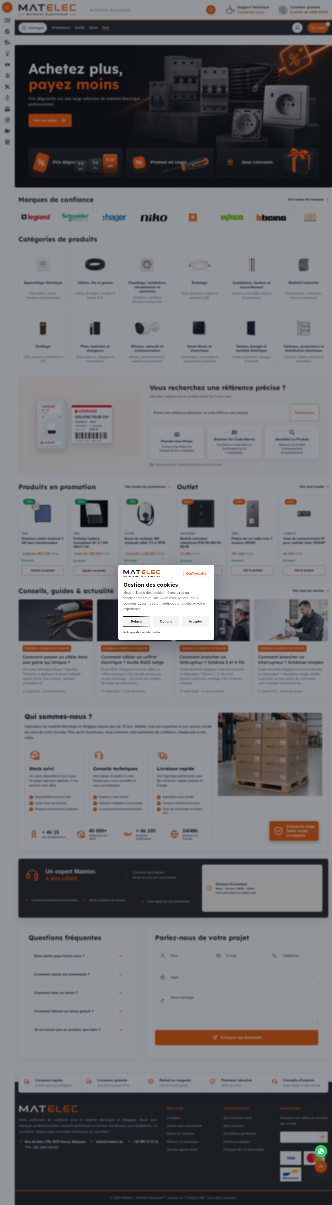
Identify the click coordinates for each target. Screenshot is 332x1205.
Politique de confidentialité (141, 632)
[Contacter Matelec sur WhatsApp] (321, 1151)
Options (166, 621)
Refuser (137, 621)
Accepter (195, 621)
